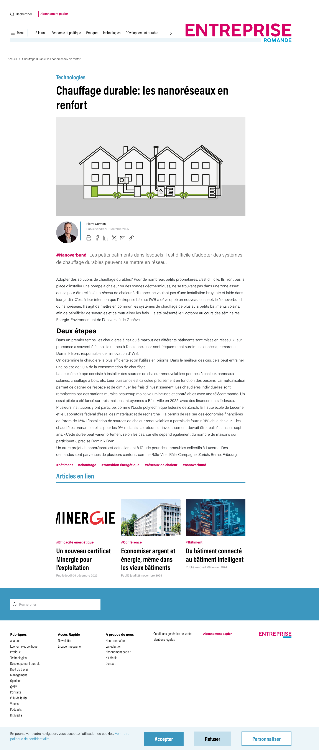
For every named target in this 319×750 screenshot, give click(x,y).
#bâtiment (64, 464)
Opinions (15, 680)
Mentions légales (164, 639)
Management (18, 675)
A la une (41, 32)
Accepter (164, 739)
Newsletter (64, 640)
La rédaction (114, 646)
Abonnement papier (54, 14)
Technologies (111, 32)
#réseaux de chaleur (161, 464)
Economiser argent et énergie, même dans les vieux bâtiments (148, 559)
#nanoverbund (194, 464)
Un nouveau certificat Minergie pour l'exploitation (83, 559)
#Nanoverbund (71, 255)
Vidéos (14, 703)
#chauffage (87, 464)
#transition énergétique (120, 464)
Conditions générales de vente (172, 633)
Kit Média (16, 715)
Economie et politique (66, 32)
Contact (110, 663)
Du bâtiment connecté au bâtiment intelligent (214, 555)
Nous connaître (115, 640)
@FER (13, 686)
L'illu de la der (18, 698)
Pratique (91, 32)
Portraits (15, 692)
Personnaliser (266, 739)
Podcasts (16, 709)
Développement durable (142, 32)
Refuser (212, 739)
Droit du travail (19, 669)
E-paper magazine (69, 646)
